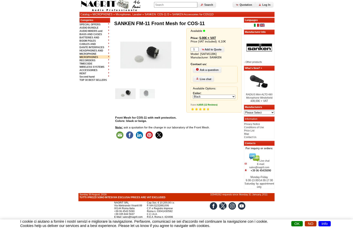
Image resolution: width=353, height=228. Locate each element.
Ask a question (209, 69)
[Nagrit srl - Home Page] (112, 6)
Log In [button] (265, 4)
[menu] (94, 52)
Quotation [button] (245, 4)
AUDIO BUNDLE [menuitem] (88, 27)
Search (208, 4)
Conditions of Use (254, 127)
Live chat (205, 79)
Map (246, 133)
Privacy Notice (252, 124)
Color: (197, 93)
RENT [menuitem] (82, 73)
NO (310, 224)
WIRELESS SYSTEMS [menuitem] (91, 67)
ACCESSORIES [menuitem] (88, 70)
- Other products (253, 62)
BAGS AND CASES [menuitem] (90, 34)
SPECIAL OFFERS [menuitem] (90, 24)
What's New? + (253, 68)
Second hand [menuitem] (87, 76)
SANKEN (215, 57)
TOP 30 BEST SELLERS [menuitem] (93, 80)
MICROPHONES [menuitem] (88, 57)
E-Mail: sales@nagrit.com (128, 217)
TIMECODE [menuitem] (85, 63)
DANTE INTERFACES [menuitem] (91, 47)
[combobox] (175, 5)
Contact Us (250, 137)
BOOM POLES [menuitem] (87, 40)
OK (297, 224)
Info (325, 224)
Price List (249, 130)
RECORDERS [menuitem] (87, 60)
